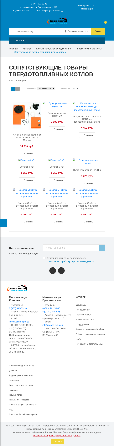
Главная (13, 48)
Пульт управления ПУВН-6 (87, 170)
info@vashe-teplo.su (19, 322)
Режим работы (84, 5)
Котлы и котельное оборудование (53, 48)
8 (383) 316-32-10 (21, 10)
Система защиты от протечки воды (23, 407)
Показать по (65, 89)
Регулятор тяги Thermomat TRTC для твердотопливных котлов (87, 119)
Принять (58, 441)
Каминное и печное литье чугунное (21, 387)
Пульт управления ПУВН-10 (57, 114)
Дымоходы (81, 305)
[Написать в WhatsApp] (61, 270)
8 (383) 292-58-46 (38, 4)
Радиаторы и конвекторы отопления (21, 377)
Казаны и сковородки (19, 400)
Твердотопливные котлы (89, 48)
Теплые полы (15, 395)
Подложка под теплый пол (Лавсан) (21, 368)
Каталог (27, 48)
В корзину (28, 153)
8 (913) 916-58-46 (51, 311)
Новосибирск (87, 9)
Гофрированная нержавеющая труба (90, 336)
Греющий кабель (84, 314)
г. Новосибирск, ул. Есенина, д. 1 (50, 10)
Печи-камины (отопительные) (90, 344)
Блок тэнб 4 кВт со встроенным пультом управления (57, 206)
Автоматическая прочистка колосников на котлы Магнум (27, 137)
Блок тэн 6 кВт (27, 167)
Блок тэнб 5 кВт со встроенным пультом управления (87, 206)
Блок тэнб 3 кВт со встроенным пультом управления (27, 206)
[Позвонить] (52, 270)
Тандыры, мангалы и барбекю (90, 329)
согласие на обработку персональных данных (70, 261)
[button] (57, 40)
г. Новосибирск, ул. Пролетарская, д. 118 (38, 7)
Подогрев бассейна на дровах (23, 414)
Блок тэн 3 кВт (57, 167)
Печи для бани (83, 310)
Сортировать (31, 89)
